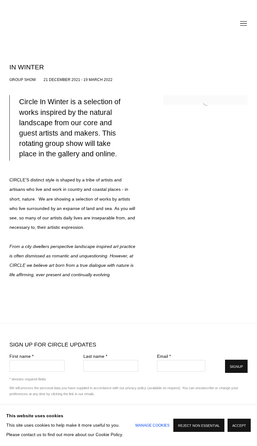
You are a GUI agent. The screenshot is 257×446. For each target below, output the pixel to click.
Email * (164, 356)
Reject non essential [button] (199, 426)
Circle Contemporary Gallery (128, 24)
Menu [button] (243, 24)
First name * (21, 356)
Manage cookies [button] (152, 425)
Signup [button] (236, 366)
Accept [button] (239, 426)
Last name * (95, 356)
